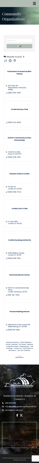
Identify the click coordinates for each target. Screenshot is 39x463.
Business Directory (12, 342)
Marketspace (24, 346)
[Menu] (34, 3)
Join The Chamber (23, 350)
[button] (5, 57)
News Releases (26, 342)
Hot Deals (22, 344)
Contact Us (18, 348)
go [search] (20, 46)
